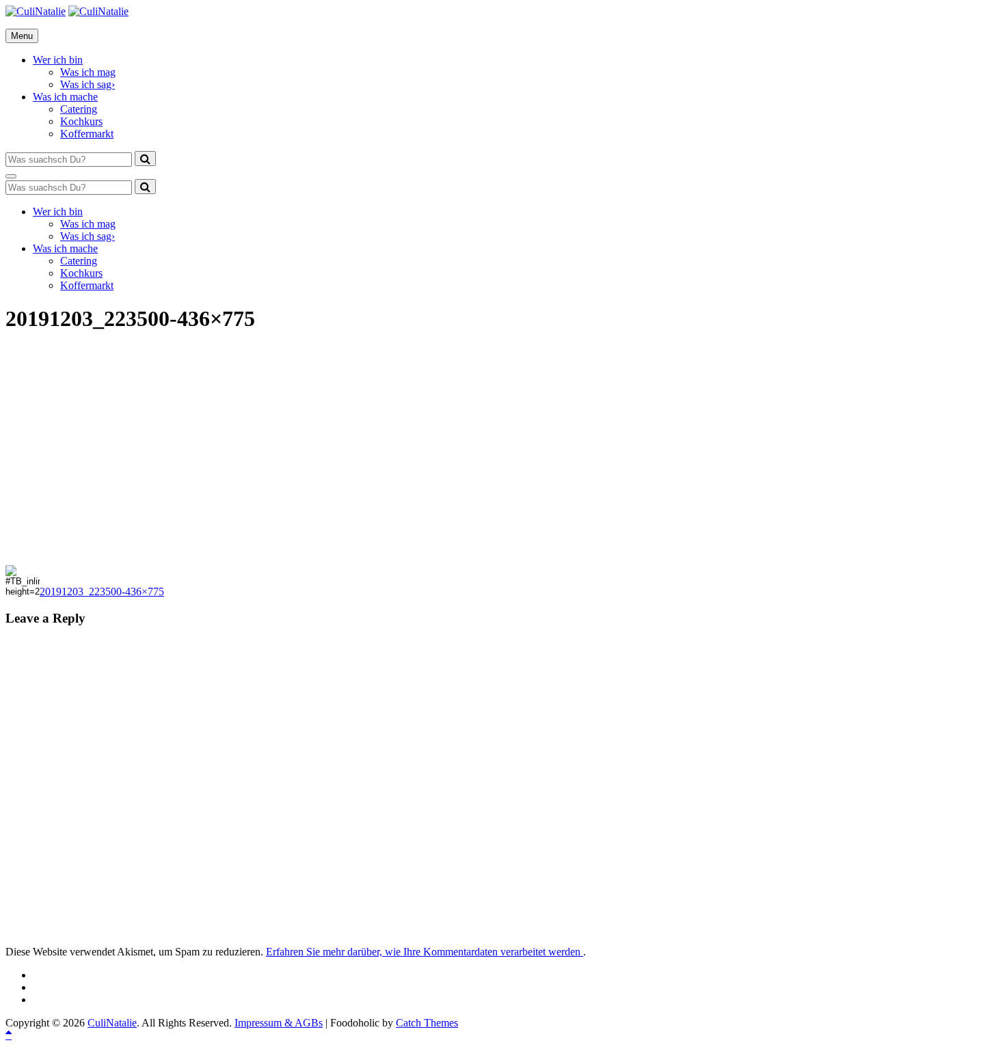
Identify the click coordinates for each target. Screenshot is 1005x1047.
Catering (78, 109)
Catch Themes (427, 1023)
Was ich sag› (87, 84)
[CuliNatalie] (98, 11)
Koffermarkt (86, 133)
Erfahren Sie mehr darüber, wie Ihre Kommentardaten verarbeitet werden (424, 951)
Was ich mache (65, 97)
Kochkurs (81, 121)
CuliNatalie (112, 1023)
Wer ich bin (58, 60)
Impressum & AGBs (278, 1023)
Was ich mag (88, 72)
